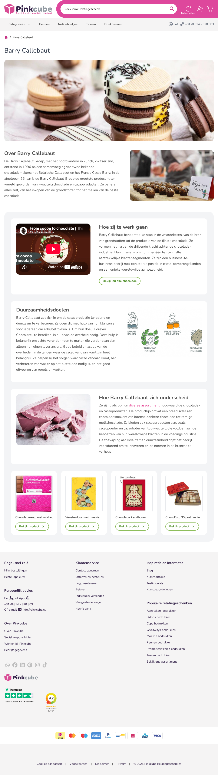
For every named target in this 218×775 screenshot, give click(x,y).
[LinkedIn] (22, 665)
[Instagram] (37, 665)
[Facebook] (15, 665)
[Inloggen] (200, 8)
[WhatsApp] (171, 24)
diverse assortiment (144, 405)
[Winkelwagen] (210, 8)
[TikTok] (45, 665)
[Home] (6, 37)
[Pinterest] (30, 665)
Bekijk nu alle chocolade (120, 281)
